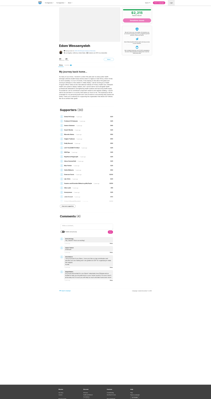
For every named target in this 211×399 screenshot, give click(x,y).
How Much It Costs (111, 395)
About (69, 3)
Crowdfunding (110, 392)
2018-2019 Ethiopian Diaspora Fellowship (85, 50)
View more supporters (68, 206)
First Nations (86, 397)
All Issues (85, 392)
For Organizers (49, 3)
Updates (67, 65)
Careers (60, 395)
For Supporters (60, 3)
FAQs (131, 392)
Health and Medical (88, 395)
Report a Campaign (135, 395)
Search (147, 3)
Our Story (61, 392)
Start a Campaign (159, 3)
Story (61, 65)
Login (171, 3)
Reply (111, 243)
